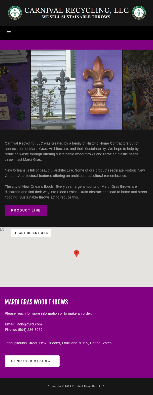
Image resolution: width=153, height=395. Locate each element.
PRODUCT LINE (26, 210)
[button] (9, 33)
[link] (76, 13)
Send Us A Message (32, 361)
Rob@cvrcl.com (29, 324)
